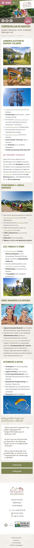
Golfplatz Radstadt (11, 251)
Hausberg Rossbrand (11, 127)
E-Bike (19, 218)
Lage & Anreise (19, 516)
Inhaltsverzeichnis (16, 538)
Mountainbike (8, 218)
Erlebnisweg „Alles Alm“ (21, 120)
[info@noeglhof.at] (7, 21)
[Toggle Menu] (3, 3)
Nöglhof (5, 164)
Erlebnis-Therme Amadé (11, 341)
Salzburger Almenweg (12, 135)
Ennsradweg (21, 223)
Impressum (16, 540)
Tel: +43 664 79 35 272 (18, 510)
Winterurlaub (17, 465)
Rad (14, 218)
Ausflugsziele (17, 471)
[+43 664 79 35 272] (3, 21)
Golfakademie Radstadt (12, 267)
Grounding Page (16, 543)
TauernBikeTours (9, 230)
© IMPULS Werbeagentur (16, 545)
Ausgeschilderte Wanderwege (14, 110)
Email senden (18, 513)
